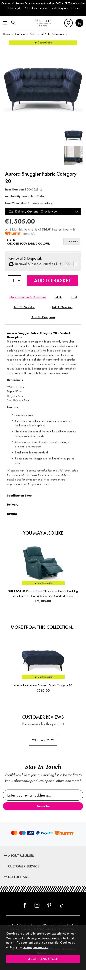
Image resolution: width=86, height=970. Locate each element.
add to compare (43, 317)
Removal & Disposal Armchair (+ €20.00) (42, 264)
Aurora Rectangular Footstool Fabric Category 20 (43, 685)
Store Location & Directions (27, 297)
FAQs (58, 297)
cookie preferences (35, 947)
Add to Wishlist (24, 307)
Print (74, 297)
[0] (79, 26)
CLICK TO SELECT (72, 241)
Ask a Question (62, 307)
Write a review (43, 740)
